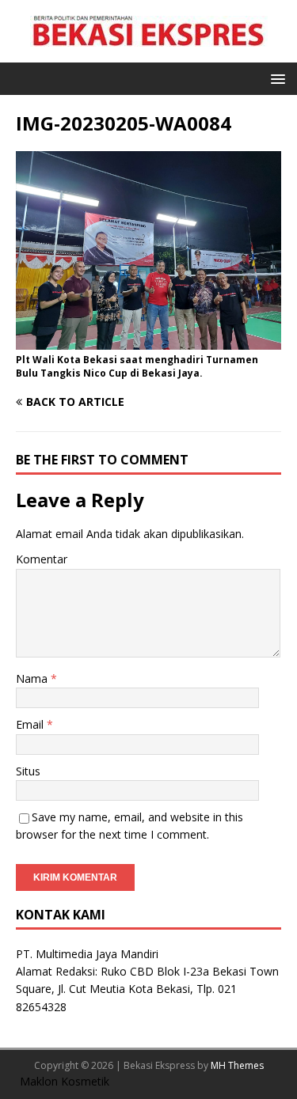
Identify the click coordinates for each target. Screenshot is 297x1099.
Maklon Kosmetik (64, 1081)
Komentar (41, 559)
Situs (28, 771)
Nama (33, 678)
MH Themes (237, 1065)
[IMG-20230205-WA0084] (148, 340)
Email (31, 724)
